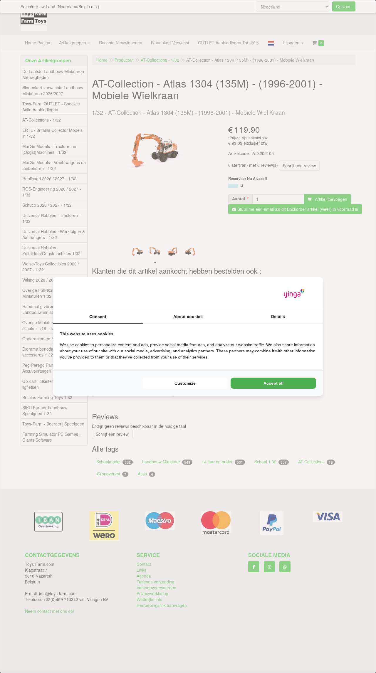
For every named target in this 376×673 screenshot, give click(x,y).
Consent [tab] (97, 316)
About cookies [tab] (188, 316)
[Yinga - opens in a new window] (294, 293)
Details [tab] (278, 316)
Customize (185, 383)
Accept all (273, 383)
